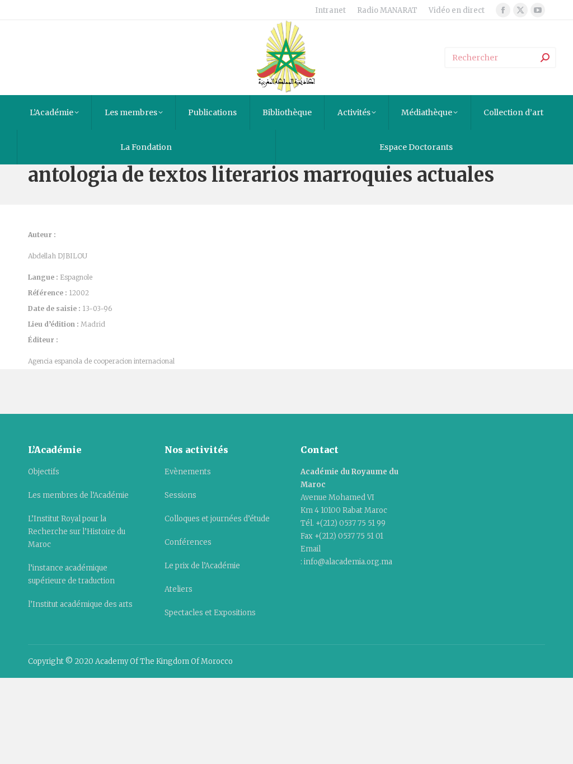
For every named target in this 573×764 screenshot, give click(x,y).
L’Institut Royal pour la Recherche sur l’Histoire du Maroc (76, 531)
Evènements (188, 472)
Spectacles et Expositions (210, 612)
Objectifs (43, 472)
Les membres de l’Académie (78, 495)
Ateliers (178, 589)
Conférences (188, 542)
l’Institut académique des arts (80, 604)
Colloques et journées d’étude (217, 519)
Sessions (180, 495)
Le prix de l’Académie (202, 565)
